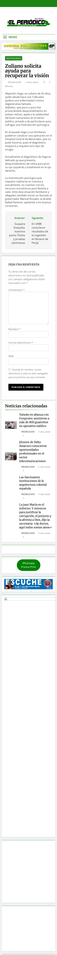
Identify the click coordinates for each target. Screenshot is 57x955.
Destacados (13, 58)
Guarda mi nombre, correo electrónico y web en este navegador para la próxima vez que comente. (28, 373)
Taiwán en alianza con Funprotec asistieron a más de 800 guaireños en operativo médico (34, 420)
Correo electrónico (20, 342)
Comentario (16, 290)
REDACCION (14, 82)
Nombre (14, 329)
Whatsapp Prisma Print (28, 565)
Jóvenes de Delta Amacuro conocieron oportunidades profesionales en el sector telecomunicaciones (33, 451)
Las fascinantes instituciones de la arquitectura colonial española (33, 483)
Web (11, 356)
